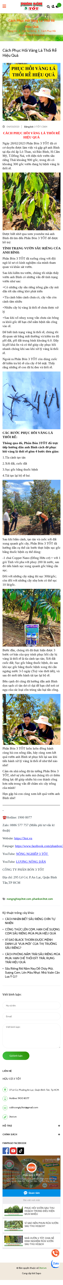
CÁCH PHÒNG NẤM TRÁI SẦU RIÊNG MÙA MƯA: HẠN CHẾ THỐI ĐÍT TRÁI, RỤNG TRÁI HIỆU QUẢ (32, 958)
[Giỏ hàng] (57, 7)
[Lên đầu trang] (55, 1273)
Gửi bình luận (16, 1055)
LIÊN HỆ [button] (7, 1070)
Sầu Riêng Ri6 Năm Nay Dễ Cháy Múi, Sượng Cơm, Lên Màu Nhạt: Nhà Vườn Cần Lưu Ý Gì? (32, 972)
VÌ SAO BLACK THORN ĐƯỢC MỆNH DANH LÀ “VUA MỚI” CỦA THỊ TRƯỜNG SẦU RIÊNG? (31, 944)
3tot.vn (13, 1116)
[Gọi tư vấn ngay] (55, 1253)
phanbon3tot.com (42, 898)
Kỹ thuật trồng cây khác (18, 913)
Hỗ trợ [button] (7, 1125)
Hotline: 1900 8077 (19, 1098)
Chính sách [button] (10, 1134)
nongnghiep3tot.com (19, 898)
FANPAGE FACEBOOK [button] (14, 1143)
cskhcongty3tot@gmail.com (23, 1107)
